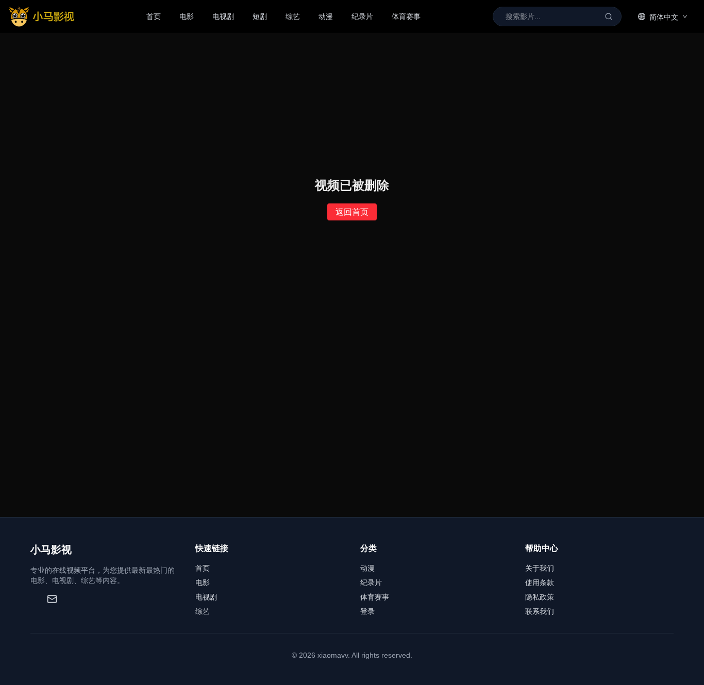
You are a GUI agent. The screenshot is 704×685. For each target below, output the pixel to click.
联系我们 (539, 611)
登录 (367, 611)
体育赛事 (406, 16)
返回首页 (352, 212)
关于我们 (539, 568)
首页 (153, 16)
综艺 (293, 16)
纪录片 (362, 16)
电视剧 (223, 16)
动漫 (326, 16)
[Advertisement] (352, 440)
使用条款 (539, 582)
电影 (186, 16)
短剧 (260, 16)
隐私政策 (539, 597)
